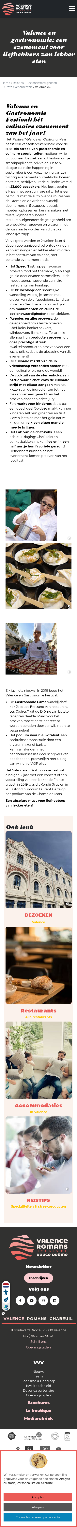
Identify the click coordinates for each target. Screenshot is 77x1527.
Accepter (38, 1497)
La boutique (38, 1410)
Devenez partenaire (38, 1390)
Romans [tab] (37, 1318)
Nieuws (38, 1372)
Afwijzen (38, 1507)
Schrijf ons (38, 1342)
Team (38, 1376)
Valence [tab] (14, 1318)
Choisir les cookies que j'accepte (38, 1517)
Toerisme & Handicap (38, 1381)
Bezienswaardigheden (41, 83)
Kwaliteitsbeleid (38, 1386)
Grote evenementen (18, 87)
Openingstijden (38, 1347)
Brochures (39, 1402)
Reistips (18, 83)
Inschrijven (38, 1278)
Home (6, 83)
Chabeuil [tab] (61, 1318)
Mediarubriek (38, 1418)
